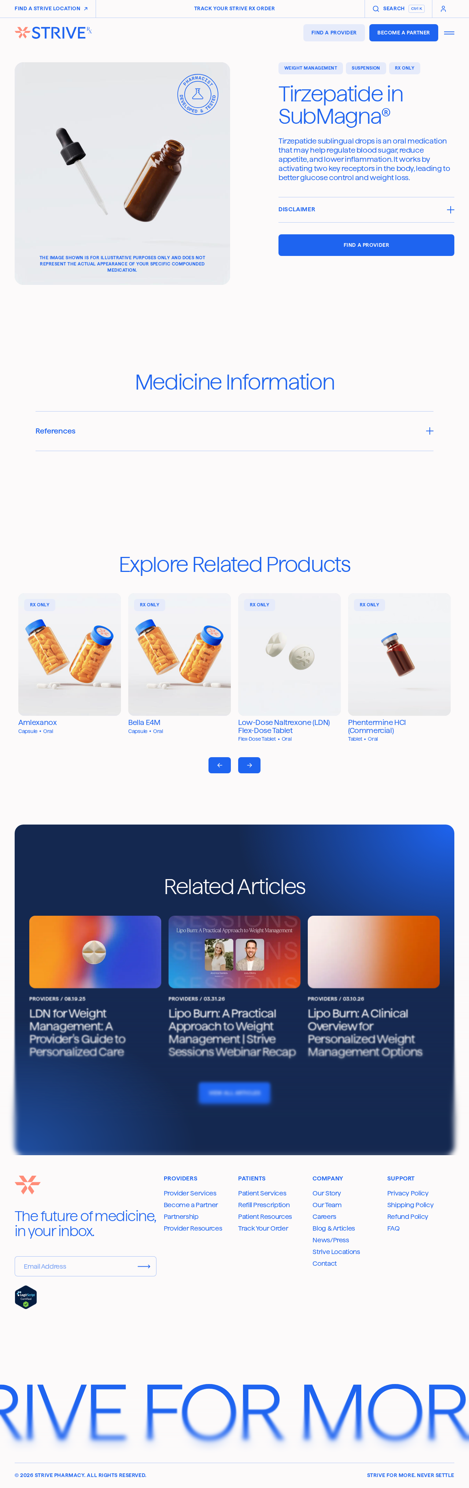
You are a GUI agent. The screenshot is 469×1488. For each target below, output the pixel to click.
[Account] (443, 9)
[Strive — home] (53, 33)
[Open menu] (449, 33)
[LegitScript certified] (26, 1297)
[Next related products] (249, 765)
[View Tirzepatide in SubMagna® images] (122, 173)
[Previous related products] (219, 765)
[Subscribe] (144, 1266)
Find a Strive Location (47, 8)
